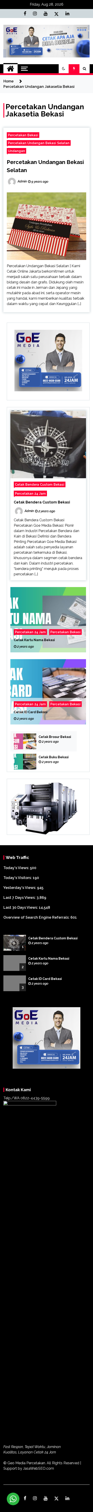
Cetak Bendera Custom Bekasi (39, 484)
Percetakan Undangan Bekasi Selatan (39, 143)
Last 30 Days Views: (21, 907)
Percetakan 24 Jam (30, 493)
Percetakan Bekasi (23, 135)
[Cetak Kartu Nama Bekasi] (48, 619)
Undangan (16, 151)
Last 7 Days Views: (20, 897)
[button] (64, 68)
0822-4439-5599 (35, 1098)
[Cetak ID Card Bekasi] (48, 691)
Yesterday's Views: (20, 888)
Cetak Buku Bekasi (54, 757)
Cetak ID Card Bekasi (30, 712)
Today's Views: (16, 868)
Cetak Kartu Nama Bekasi (34, 640)
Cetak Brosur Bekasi (55, 737)
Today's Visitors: (18, 878)
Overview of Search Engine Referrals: (36, 917)
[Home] (10, 68)
